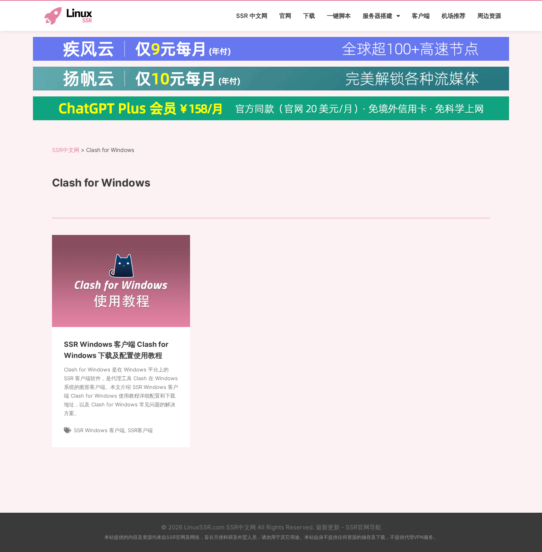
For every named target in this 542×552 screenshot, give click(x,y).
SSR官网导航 (363, 527)
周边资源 (489, 15)
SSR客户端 (140, 430)
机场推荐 (453, 15)
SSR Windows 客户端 (99, 430)
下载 (309, 15)
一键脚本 (339, 15)
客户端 (421, 15)
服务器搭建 (377, 15)
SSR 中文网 (251, 15)
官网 (285, 15)
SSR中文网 (65, 149)
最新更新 (328, 527)
